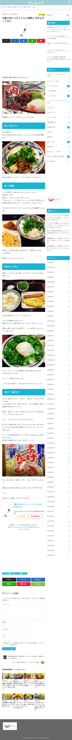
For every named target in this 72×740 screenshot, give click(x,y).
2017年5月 (50, 521)
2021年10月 (51, 326)
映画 (49, 137)
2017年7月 (50, 511)
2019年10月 (51, 409)
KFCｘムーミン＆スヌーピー (56, 75)
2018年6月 (50, 472)
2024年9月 (50, 272)
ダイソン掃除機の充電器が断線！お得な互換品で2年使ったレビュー (57, 59)
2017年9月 (50, 506)
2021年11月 (51, 321)
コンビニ (51, 96)
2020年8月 (50, 374)
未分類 (50, 146)
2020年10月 (51, 365)
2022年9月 (50, 287)
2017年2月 (50, 536)
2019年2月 (50, 433)
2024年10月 (51, 267)
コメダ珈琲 (51, 91)
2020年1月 (50, 394)
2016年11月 (51, 550)
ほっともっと (52, 81)
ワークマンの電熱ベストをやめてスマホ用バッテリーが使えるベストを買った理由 (58, 225)
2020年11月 (51, 360)
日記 (49, 132)
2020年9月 (50, 370)
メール (5, 629)
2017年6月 (50, 516)
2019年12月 (51, 399)
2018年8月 (50, 462)
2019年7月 (50, 423)
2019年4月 (50, 428)
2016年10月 (51, 555)
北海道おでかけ (16, 573)
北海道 (51, 127)
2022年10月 (51, 282)
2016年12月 (51, 545)
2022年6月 (50, 301)
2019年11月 (51, 404)
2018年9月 (50, 457)
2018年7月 (50, 467)
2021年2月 (50, 345)
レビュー (51, 117)
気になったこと (53, 151)
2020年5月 (50, 384)
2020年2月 (50, 389)
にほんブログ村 (24, 529)
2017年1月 (50, 540)
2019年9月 (50, 413)
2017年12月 (51, 492)
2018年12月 (51, 443)
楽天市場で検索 (34, 516)
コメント (5, 604)
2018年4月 (50, 482)
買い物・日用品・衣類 (55, 156)
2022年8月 (50, 291)
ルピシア (51, 112)
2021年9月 (50, 331)
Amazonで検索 (20, 516)
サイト (4, 636)
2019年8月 (50, 418)
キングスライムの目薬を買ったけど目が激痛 (57, 37)
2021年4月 (50, 335)
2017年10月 (51, 501)
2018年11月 (51, 448)
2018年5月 (50, 477)
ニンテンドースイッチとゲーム (57, 101)
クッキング (52, 86)
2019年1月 (50, 438)
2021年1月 (50, 350)
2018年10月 (51, 453)
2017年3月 (50, 531)
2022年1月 (50, 316)
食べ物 (25, 573)
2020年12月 (51, 355)
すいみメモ (36, 2)
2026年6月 (50, 262)
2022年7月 (50, 296)
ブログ (50, 107)
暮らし (50, 142)
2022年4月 (50, 311)
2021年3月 (50, 340)
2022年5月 (50, 306)
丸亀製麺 (6, 573)
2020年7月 (50, 379)
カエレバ (41, 511)
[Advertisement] (24, 60)
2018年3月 (50, 487)
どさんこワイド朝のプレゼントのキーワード (57, 51)
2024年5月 (50, 277)
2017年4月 (50, 526)
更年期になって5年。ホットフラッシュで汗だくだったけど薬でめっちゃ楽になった (57, 29)
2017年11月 (51, 496)
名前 (4, 622)
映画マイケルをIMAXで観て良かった (57, 44)
